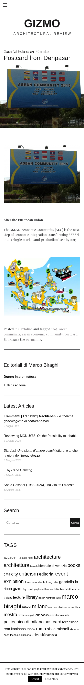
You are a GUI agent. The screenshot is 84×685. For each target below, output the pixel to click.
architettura (16, 565)
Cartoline (44, 51)
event (61, 574)
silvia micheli (58, 629)
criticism (28, 574)
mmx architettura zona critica (64, 607)
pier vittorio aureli (59, 615)
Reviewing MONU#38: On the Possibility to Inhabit (40, 436)
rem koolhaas (15, 629)
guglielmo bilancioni (43, 589)
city (14, 574)
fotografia (52, 582)
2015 (54, 329)
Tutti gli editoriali (15, 385)
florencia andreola (34, 582)
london (42, 598)
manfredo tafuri (53, 598)
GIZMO (42, 23)
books (73, 565)
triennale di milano (20, 635)
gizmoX (28, 589)
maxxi (26, 607)
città (7, 574)
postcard (71, 334)
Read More (52, 678)
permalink (33, 339)
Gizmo (8, 51)
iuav (56, 589)
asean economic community (42, 334)
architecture (47, 557)
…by (18, 470)
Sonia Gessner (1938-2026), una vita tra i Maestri (39, 485)
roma (41, 628)
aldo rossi (27, 557)
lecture (19, 597)
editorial (46, 574)
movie (21, 615)
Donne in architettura (20, 376)
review (31, 629)
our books (42, 615)
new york (30, 615)
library (32, 597)
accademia (12, 557)
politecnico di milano (24, 621)
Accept (35, 678)
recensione (70, 622)
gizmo (18, 588)
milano (40, 606)
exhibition (14, 581)
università (39, 634)
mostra (10, 614)
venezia (51, 634)
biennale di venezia (52, 566)
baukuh (34, 566)
